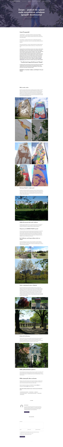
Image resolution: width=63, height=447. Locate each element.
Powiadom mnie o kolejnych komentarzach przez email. (26, 433)
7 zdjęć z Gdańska (16, 1)
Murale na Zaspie (39, 393)
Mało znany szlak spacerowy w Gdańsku (32, 393)
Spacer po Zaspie (22, 394)
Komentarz (21, 421)
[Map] (31, 79)
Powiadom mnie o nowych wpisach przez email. (25, 434)
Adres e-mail (29, 429)
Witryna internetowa (37, 429)
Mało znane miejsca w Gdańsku (23, 393)
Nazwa (21, 429)
